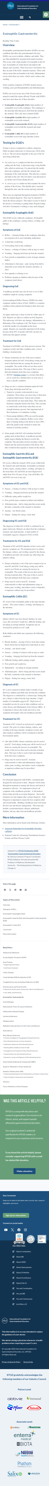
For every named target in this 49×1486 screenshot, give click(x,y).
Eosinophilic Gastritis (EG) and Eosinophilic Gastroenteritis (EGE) (24, 919)
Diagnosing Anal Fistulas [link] (11, 965)
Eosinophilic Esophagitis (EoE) (14, 914)
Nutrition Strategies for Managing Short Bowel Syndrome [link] (21, 1038)
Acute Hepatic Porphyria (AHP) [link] (14, 957)
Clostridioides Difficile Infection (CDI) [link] (17, 977)
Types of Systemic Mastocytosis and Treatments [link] (18, 1077)
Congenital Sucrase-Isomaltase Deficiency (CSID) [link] (21, 982)
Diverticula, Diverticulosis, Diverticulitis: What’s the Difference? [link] (24, 989)
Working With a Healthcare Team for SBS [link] (16, 1047)
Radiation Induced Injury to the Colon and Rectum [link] (21, 1026)
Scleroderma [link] (7, 1031)
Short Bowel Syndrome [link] (11, 1035)
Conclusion (7, 929)
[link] (46, 14)
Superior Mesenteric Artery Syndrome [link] (17, 1067)
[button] (21, 17)
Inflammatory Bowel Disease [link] (13, 1011)
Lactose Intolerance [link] (10, 1016)
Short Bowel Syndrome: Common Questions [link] (18, 1041)
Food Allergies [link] (8, 1002)
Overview (6, 905)
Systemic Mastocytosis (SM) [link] (13, 1071)
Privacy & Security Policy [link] (11, 1362)
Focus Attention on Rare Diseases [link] (15, 1086)
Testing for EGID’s (9, 909)
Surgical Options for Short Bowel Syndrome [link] (17, 1054)
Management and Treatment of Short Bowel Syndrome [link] (21, 1051)
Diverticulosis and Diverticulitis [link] (15, 987)
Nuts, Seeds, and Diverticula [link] (12, 992)
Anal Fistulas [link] (7, 962)
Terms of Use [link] (28, 1362)
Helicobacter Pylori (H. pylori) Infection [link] (17, 1007)
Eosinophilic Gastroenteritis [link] (13, 997)
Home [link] (5, 25)
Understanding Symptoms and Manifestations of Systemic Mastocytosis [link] (26, 1074)
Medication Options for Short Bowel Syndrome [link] (18, 1044)
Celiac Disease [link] (8, 972)
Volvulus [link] (6, 1082)
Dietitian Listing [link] (20, 375)
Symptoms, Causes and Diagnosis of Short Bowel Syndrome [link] (22, 1057)
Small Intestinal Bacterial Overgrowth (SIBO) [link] (19, 1062)
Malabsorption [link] (8, 1021)
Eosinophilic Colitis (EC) (12, 925)
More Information (9, 934)
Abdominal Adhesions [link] (11, 953)
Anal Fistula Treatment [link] (11, 968)
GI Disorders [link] (14, 25)
